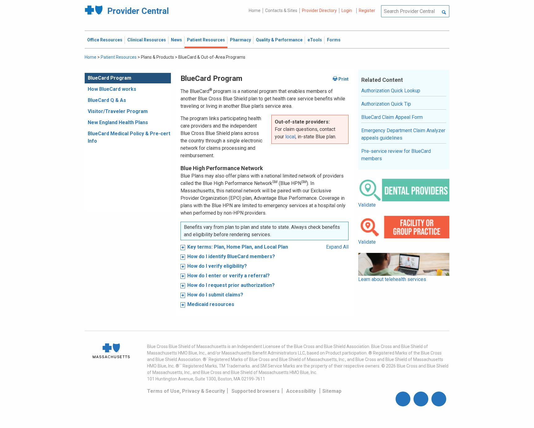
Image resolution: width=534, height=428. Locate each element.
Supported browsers (255, 391)
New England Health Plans (118, 122)
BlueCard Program (109, 78)
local (290, 137)
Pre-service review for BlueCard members (396, 155)
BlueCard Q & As (107, 100)
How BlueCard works (112, 89)
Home (255, 10)
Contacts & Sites (281, 10)
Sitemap (331, 391)
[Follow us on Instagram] (420, 399)
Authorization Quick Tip (386, 104)
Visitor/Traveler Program (118, 111)
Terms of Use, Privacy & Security (186, 391)
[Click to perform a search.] (444, 12)
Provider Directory (319, 10)
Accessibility (301, 391)
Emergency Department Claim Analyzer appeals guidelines (403, 134)
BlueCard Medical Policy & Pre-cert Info (129, 137)
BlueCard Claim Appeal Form (392, 117)
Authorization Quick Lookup (390, 91)
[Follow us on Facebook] (403, 399)
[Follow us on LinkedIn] (438, 399)
